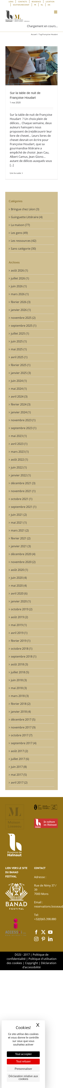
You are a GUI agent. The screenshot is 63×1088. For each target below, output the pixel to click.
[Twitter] (43, 932)
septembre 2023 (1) (23, 428)
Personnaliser (23, 1068)
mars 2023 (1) (20, 452)
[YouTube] (50, 932)
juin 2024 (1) (19, 381)
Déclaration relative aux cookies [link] (23, 1077)
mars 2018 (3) (20, 696)
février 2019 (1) (20, 641)
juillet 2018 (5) (20, 672)
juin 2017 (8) (19, 767)
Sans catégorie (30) (23, 249)
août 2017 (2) (19, 751)
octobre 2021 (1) (21, 499)
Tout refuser (23, 1061)
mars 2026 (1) (20, 294)
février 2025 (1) (20, 365)
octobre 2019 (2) (21, 609)
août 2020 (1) (19, 570)
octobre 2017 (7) (21, 735)
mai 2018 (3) (19, 688)
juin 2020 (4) (19, 578)
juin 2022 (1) (19, 467)
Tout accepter (23, 1054)
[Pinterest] (43, 939)
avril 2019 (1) (19, 633)
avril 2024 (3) (19, 396)
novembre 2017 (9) (23, 727)
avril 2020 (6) (19, 593)
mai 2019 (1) (19, 625)
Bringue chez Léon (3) (25, 209)
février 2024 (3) (20, 404)
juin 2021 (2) (19, 515)
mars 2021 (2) (20, 530)
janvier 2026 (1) (21, 310)
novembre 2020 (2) (23, 562)
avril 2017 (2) (19, 782)
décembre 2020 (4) (23, 554)
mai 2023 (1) (19, 436)
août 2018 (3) (19, 664)
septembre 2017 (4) (23, 743)
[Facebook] (36, 932)
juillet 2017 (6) (20, 759)
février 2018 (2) (20, 704)
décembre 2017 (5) (23, 719)
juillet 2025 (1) (20, 333)
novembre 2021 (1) (23, 491)
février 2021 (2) (20, 538)
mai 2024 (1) (19, 389)
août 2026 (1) (19, 270)
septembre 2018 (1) (23, 656)
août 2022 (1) (19, 459)
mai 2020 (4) (19, 586)
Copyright (31, 963)
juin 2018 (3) (19, 680)
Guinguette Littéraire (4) (27, 217)
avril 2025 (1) (19, 357)
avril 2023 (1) (19, 444)
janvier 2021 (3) (21, 546)
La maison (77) (20, 225)
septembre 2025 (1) (23, 326)
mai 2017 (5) (19, 775)
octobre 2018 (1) (21, 649)
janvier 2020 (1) (21, 601)
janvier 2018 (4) (21, 712)
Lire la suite (15, 173)
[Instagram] (36, 939)
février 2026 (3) (20, 302)
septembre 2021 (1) (23, 507)
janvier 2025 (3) (21, 373)
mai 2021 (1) (19, 522)
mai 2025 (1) (19, 349)
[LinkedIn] (50, 939)
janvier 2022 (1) (21, 475)
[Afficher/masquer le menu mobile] (56, 12)
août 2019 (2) (19, 617)
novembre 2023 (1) (23, 420)
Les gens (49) (19, 233)
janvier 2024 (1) (21, 412)
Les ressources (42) (23, 241)
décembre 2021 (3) (23, 483)
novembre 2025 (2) (23, 318)
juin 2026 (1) (19, 286)
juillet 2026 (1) (20, 278)
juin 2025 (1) (19, 341)
